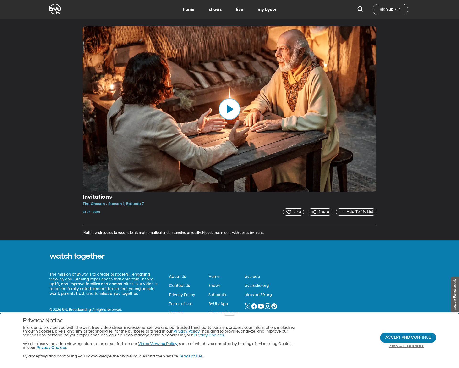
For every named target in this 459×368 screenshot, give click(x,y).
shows (215, 9)
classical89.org (258, 295)
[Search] (360, 9)
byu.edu (252, 277)
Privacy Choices (52, 348)
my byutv (267, 9)
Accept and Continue (408, 338)
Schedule (217, 295)
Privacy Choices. (209, 335)
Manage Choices (406, 346)
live (239, 9)
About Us (177, 277)
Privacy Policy (182, 295)
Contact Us (179, 286)
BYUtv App (218, 304)
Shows (214, 286)
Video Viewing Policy (157, 344)
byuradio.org (257, 286)
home (189, 9)
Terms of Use (180, 304)
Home (214, 277)
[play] (229, 109)
